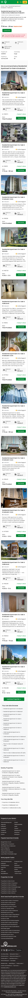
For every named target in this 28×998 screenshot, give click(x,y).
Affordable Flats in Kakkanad (8, 846)
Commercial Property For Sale (8, 936)
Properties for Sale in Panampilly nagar (11, 887)
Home (2, 6)
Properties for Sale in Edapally (8, 889)
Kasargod (16, 834)
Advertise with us (5, 968)
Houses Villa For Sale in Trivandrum (9, 900)
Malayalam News (14, 954)
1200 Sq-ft (20, 475)
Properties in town (10, 805)
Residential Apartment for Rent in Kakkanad (13, 728)
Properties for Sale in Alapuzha (8, 891)
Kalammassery (18, 867)
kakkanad (16, 865)
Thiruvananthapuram (6, 822)
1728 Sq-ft (20, 423)
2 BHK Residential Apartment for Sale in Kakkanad (14, 749)
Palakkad (3, 830)
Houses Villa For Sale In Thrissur (9, 906)
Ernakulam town (18, 861)
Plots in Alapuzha (5, 848)
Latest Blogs (12, 963)
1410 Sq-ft (20, 110)
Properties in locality (11, 808)
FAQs (21, 995)
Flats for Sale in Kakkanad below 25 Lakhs (15, 753)
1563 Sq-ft (20, 684)
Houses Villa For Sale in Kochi (8, 902)
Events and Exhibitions (6, 965)
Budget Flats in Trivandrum (7, 844)
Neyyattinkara (4, 873)
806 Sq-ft (20, 371)
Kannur (3, 834)
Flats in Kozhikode (5, 850)
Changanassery (5, 865)
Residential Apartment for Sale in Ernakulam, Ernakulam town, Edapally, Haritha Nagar (12, 777)
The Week (12, 960)
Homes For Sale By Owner (7, 908)
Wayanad (16, 832)
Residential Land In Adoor (7, 934)
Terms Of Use (16, 995)
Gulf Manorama (13, 958)
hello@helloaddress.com (10, 986)
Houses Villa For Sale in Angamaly (9, 916)
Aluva (15, 863)
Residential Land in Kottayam (8, 904)
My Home (16, 965)
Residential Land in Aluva (7, 912)
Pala (2, 869)
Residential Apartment (14, 6)
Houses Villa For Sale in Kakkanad (9, 910)
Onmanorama (4, 956)
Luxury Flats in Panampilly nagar (9, 854)
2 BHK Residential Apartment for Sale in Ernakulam (14, 740)
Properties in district (10, 802)
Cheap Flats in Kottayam (7, 852)
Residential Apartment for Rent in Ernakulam (13, 724)
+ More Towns (17, 873)
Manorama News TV (15, 956)
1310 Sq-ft (19, 632)
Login (24, 2)
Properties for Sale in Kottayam (9, 885)
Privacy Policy (9, 995)
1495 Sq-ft (20, 162)
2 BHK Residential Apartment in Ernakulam (12, 733)
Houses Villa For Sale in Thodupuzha (10, 932)
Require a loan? (18, 26)
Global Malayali (5, 960)
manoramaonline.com (16, 992)
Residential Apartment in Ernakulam (13, 708)
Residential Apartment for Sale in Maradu (13, 250)
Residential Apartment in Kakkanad (13, 711)
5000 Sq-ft (20, 579)
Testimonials (19, 963)
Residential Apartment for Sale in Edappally (13, 407)
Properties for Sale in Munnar (8, 893)
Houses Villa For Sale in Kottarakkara (10, 926)
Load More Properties (13, 699)
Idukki (15, 826)
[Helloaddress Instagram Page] (6, 950)
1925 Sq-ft (20, 527)
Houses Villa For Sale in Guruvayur (9, 922)
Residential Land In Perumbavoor (9, 924)
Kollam (16, 822)
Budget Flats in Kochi (6, 842)
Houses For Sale (5, 918)
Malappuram (17, 830)
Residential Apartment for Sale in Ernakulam (12, 715)
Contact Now (7, 30)
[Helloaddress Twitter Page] (4, 950)
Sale (6, 6)
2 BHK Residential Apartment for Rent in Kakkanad (14, 760)
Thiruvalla (3, 871)
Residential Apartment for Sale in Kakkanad (13, 94)
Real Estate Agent (5, 928)
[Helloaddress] (5, 2)
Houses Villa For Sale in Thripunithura (10, 914)
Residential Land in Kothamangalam (10, 920)
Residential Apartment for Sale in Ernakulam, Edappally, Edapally (11, 771)
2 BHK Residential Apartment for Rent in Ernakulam (14, 756)
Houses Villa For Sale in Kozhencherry (10, 930)
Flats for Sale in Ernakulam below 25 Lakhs (13, 744)
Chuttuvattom (4, 958)
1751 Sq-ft (19, 266)
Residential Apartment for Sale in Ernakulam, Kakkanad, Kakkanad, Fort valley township (14, 789)
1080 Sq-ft (20, 318)
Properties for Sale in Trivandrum (9, 883)
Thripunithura (17, 871)
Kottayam (3, 826)
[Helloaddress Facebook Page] (2, 950)
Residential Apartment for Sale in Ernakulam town (13, 146)
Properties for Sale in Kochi (7, 881)
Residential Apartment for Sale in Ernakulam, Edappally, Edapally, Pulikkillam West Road (13, 783)
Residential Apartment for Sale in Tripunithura (13, 668)
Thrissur (16, 828)
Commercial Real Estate (7, 938)
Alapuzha (3, 824)
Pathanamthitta (18, 824)
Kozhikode (3, 832)
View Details (21, 118)
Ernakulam (3, 7)
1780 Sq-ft (20, 214)
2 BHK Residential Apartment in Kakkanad (15, 736)
